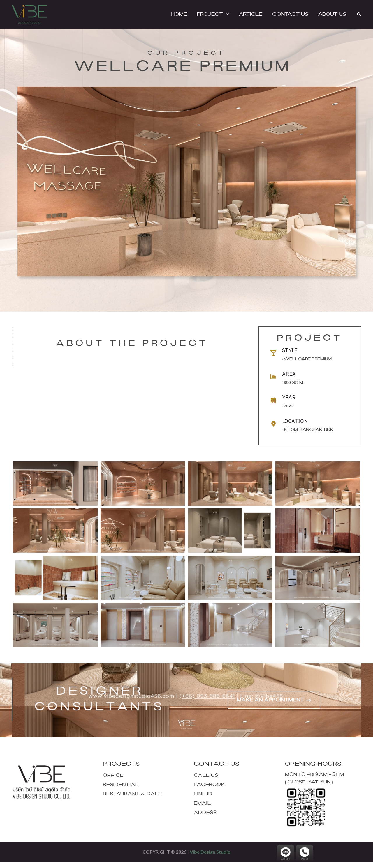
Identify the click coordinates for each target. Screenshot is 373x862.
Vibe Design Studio (210, 851)
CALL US (206, 775)
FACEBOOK (209, 784)
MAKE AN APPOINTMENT (270, 700)
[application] (226, 14)
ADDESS (205, 812)
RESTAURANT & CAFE (132, 794)
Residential (121, 784)
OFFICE (113, 775)
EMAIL (202, 803)
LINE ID (203, 794)
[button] (359, 14)
